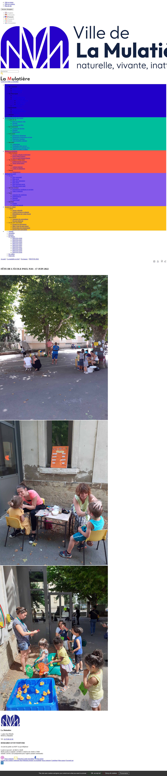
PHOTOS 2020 (17, 249)
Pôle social (15, 179)
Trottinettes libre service (19, 146)
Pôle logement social (18, 184)
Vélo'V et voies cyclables (20, 149)
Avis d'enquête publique (19, 141)
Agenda (11, 231)
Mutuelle (15, 198)
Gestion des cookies (7, 760)
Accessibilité (37, 760)
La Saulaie (15, 116)
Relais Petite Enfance (18, 156)
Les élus (14, 95)
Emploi (14, 203)
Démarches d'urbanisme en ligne (22, 137)
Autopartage (16, 144)
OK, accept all (96, 773)
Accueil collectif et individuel (21, 154)
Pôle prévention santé (18, 186)
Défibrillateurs (16, 196)
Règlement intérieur (22, 100)
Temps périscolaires (18, 163)
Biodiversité (16, 132)
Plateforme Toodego (18, 139)
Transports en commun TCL (21, 148)
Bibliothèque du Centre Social (21, 214)
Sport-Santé (16, 200)
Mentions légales (28, 760)
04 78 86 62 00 (8, 739)
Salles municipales (18, 109)
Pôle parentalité (17, 177)
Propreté (14, 130)
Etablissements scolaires (19, 161)
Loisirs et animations (18, 168)
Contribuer (54, 760)
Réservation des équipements (21, 228)
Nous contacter (9, 759)
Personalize (124, 773)
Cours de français (17, 205)
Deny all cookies (111, 773)
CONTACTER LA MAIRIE (10, 81)
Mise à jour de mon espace (20, 226)
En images (12, 236)
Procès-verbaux (21, 102)
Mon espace (62, 760)
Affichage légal (17, 106)
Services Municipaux (18, 97)
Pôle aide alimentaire (18, 181)
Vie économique (17, 90)
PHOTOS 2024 (17, 242)
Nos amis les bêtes (18, 125)
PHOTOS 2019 (17, 250)
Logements (15, 113)
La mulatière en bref (13, 259)
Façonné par (69, 760)
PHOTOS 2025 (17, 240)
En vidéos (12, 254)
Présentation (16, 88)
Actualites (12, 233)
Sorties (14, 215)
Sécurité (14, 123)
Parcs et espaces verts (18, 121)
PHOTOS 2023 (17, 243)
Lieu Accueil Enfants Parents (21, 158)
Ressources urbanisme (19, 135)
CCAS (11, 175)
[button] (162, 261)
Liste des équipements (19, 111)
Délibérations (20, 104)
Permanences (16, 172)
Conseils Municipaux (18, 99)
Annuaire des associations (20, 219)
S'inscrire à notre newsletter (25, 759)
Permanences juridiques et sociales (22, 189)
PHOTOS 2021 (17, 247)
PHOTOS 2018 (17, 252)
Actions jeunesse (17, 167)
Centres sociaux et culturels (20, 212)
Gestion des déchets (18, 128)
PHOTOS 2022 (17, 245)
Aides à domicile (17, 191)
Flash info (12, 256)
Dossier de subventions (19, 224)
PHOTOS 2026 (17, 238)
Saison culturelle (17, 210)
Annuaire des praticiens (19, 195)
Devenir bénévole (17, 221)
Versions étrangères (7, 9)
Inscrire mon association (19, 229)
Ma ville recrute (17, 92)
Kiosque (11, 235)
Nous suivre (39, 759)
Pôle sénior (15, 182)
